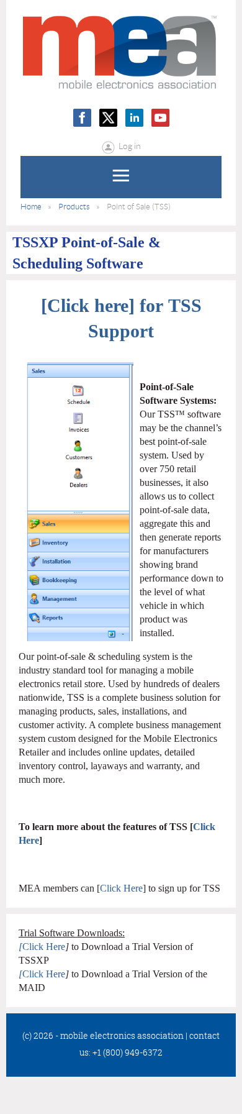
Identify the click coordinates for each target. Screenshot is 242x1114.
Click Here (121, 888)
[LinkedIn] (134, 118)
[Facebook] (82, 118)
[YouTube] (160, 118)
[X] (108, 118)
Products (74, 206)
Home (31, 206)
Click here (87, 305)
